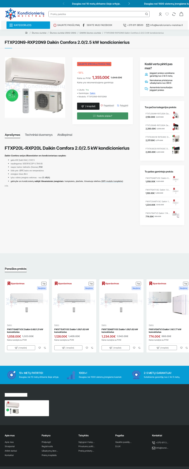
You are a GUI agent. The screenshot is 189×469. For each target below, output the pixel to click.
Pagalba (119, 435)
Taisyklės (83, 435)
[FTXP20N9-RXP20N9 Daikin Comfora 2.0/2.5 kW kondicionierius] (12, 408)
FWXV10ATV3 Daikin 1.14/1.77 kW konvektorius (158, 213)
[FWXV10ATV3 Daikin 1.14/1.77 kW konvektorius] (176, 215)
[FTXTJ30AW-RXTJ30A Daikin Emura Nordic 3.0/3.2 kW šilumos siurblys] (176, 115)
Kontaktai (157, 435)
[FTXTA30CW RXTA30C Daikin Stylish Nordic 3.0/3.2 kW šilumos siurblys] (176, 138)
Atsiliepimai (64, 135)
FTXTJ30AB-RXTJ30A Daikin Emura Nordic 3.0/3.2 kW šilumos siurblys (158, 125)
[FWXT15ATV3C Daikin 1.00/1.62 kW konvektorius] (176, 191)
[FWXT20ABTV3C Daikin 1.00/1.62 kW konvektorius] (176, 203)
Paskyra (46, 435)
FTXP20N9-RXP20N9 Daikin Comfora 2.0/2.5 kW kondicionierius (134, 33)
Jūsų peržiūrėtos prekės (16, 394)
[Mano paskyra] (160, 14)
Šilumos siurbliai (39, 33)
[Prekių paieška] (146, 14)
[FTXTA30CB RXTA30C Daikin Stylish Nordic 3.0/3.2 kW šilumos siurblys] (176, 150)
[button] (88, 106)
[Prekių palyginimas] (174, 14)
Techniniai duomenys (39, 135)
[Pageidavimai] (167, 14)
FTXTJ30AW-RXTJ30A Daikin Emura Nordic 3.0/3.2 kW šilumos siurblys (158, 113)
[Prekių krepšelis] (181, 14)
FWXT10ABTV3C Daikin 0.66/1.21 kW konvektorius (158, 178)
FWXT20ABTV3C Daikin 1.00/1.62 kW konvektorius (158, 201)
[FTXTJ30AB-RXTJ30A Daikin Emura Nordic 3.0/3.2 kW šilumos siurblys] (176, 127)
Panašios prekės (15, 269)
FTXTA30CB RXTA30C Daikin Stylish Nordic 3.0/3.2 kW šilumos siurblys (158, 148)
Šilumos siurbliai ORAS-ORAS (63, 33)
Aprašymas (12, 135)
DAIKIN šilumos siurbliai (90, 33)
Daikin (92, 93)
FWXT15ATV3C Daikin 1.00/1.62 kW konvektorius (158, 190)
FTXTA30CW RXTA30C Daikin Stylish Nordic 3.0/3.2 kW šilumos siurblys (158, 137)
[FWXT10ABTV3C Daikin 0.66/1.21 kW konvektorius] (176, 180)
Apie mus (10, 435)
